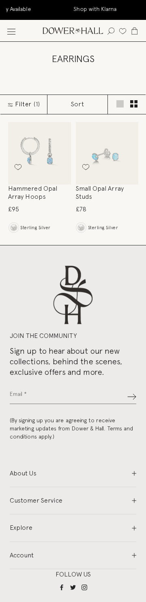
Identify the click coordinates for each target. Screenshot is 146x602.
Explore (21, 527)
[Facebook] (61, 586)
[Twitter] (73, 586)
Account (22, 555)
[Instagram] (84, 586)
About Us (23, 473)
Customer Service (36, 500)
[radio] (14, 227)
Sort (77, 104)
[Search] (111, 30)
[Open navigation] (11, 30)
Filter (26, 104)
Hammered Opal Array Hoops (32, 192)
